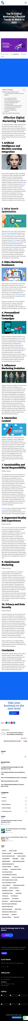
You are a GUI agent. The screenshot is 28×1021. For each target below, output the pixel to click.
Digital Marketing (14, 804)
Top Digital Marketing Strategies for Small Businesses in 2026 (12, 768)
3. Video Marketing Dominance (10, 99)
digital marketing (6, 861)
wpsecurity (16, 917)
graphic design (5, 877)
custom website (6, 858)
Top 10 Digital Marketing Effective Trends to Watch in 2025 (12, 785)
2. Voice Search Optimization (10, 98)
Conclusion (6, 111)
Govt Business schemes (15, 869)
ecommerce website (6, 866)
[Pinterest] (12, 723)
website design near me (7, 906)
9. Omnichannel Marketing (9, 108)
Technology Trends (14, 811)
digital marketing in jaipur (19, 861)
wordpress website (6, 917)
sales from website (13, 888)
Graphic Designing (14, 808)
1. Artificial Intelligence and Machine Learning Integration (14, 94)
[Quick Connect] (24, 1017)
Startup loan (5, 896)
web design (5, 901)
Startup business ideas (7, 893)
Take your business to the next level (11, 113)
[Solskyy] (2, 2)
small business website (7, 890)
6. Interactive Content (8, 104)
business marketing (18, 853)
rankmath (4, 888)
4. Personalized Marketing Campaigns (12, 101)
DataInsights (15, 858)
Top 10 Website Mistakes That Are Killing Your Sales (13, 773)
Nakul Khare (16, 54)
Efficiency (16, 866)
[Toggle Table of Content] (23, 90)
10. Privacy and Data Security (10, 110)
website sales (18, 909)
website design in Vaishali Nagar (9, 903)
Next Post (23, 738)
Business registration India (8, 856)
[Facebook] (6, 723)
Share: (2, 723)
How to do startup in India (18, 877)
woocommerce (5, 914)
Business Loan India (6, 853)
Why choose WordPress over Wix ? (12, 741)
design (22, 858)
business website (21, 856)
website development (7, 909)
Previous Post (5, 730)
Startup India (18, 893)
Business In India (13, 850)
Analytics (14, 797)
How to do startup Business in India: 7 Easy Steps (14, 777)
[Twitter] (9, 723)
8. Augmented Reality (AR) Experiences (12, 107)
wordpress (14, 914)
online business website (18, 885)
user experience (5, 898)
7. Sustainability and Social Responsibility (13, 105)
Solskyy (4, 508)
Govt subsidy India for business (9, 874)
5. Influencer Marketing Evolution (11, 102)
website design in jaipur (15, 901)
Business (25, 54)
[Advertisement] (14, 73)
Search (3, 751)
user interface (15, 898)
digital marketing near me (8, 864)
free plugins (5, 869)
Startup (17, 890)
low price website (6, 885)
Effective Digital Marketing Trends (10, 92)
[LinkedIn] (14, 723)
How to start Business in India (9, 882)
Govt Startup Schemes (7, 872)
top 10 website (14, 896)
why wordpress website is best (9, 911)
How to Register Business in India (9, 880)
